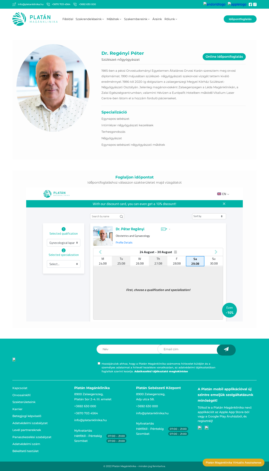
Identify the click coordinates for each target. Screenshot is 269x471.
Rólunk (169, 19)
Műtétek (113, 19)
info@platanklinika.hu (90, 420)
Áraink (157, 19)
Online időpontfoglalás (224, 57)
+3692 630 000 (85, 406)
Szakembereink (135, 19)
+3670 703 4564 (86, 413)
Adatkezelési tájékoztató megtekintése (161, 371)
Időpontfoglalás (240, 19)
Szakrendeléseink (89, 19)
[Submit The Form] (226, 350)
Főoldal (67, 19)
